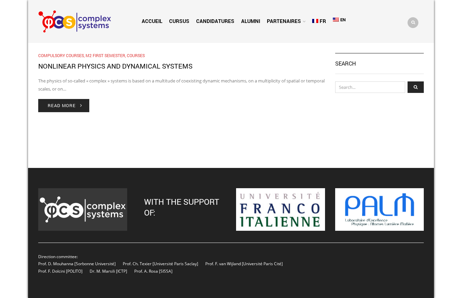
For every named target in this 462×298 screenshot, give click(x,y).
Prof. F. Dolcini (51, 271)
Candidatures (215, 21)
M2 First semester (105, 55)
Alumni (250, 21)
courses (136, 55)
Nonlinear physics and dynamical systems (115, 65)
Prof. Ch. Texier (137, 263)
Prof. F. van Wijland (223, 263)
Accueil (152, 21)
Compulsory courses (61, 55)
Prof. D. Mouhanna (55, 263)
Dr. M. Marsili (102, 271)
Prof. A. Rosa (145, 271)
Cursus (179, 21)
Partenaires (284, 21)
